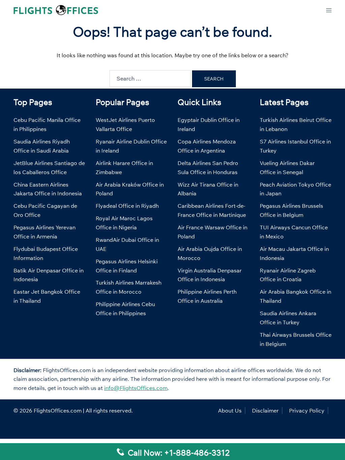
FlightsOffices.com (58, 410)
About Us (230, 410)
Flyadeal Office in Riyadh (127, 205)
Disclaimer (265, 410)
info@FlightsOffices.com (135, 388)
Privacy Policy (306, 410)
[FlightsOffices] (55, 9)
